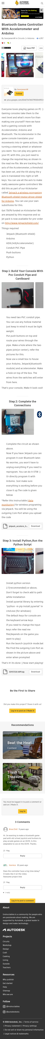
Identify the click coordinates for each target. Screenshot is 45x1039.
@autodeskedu (13, 1011)
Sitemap (6, 990)
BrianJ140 (13, 829)
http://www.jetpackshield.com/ (22, 223)
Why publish (8, 979)
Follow (19, 93)
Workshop (7, 945)
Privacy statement (13, 1026)
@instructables (13, 1006)
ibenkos (12, 865)
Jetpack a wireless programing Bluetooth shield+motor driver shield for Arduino (22, 197)
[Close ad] (41, 10)
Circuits (21, 38)
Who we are (8, 994)
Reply (22, 855)
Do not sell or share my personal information (24, 1029)
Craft (5, 952)
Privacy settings (30, 1026)
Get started (7, 983)
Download (35, 526)
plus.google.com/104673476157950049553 (25, 100)
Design (6, 949)
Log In (22, 811)
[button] (3, 3)
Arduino (30, 38)
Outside (6, 963)
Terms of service (31, 1022)
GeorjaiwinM (9, 38)
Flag (7, 851)
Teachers (6, 967)
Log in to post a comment (22, 900)
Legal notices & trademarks (16, 1033)
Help (5, 987)
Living (5, 960)
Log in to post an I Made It (22, 710)
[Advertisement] (22, 13)
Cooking (6, 956)
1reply (7, 892)
